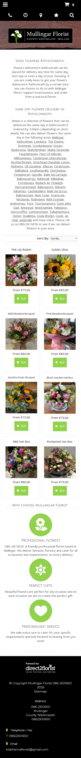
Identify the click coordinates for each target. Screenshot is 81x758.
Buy (22, 298)
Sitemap (40, 691)
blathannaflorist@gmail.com (27, 749)
